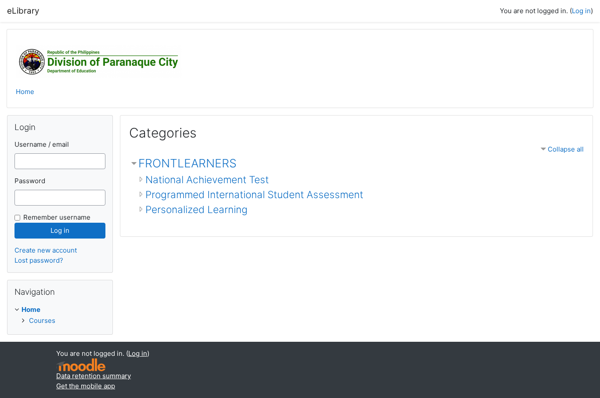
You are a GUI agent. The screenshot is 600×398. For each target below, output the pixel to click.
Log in (581, 11)
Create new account (45, 250)
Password (29, 181)
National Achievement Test (207, 179)
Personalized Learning (196, 209)
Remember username (56, 217)
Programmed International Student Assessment (254, 194)
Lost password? (38, 260)
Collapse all (566, 149)
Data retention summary (93, 376)
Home (25, 91)
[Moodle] (80, 364)
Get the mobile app (85, 386)
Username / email (41, 144)
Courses (42, 320)
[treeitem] (59, 315)
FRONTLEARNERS (187, 163)
